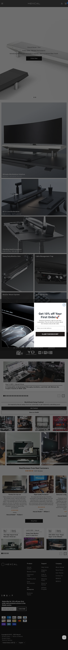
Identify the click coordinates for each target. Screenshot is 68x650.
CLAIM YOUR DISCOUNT (50, 334)
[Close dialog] (64, 304)
